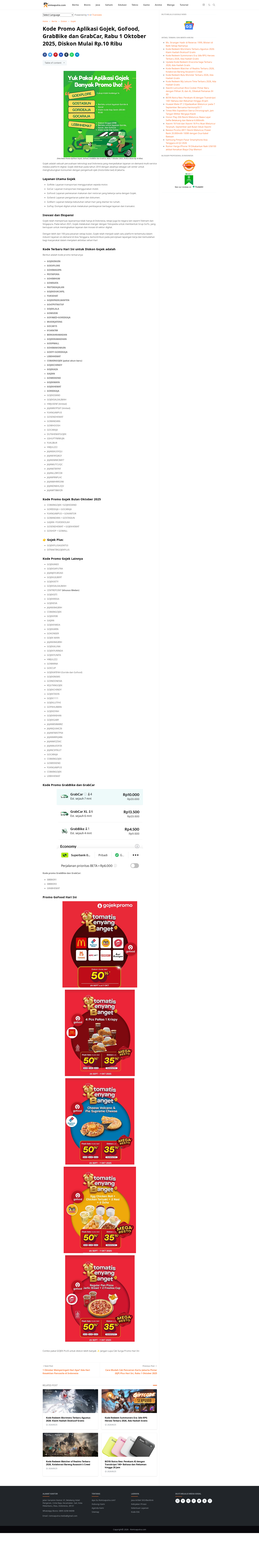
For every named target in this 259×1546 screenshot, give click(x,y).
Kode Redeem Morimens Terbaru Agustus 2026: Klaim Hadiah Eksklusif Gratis (68, 1419)
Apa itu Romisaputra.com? (103, 1500)
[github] (210, 1501)
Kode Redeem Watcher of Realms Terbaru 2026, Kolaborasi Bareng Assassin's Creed (68, 1463)
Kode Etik (135, 1512)
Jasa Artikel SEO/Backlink (142, 1500)
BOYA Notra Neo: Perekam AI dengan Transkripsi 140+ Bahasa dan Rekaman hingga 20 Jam (125, 1464)
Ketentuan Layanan (140, 1508)
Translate (97, 14)
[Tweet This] (50, 55)
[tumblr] (204, 1501)
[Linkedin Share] (61, 55)
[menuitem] (75, 5)
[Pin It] (55, 55)
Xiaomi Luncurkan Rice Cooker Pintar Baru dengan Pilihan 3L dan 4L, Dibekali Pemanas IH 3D (189, 91)
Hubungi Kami (98, 1504)
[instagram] (204, 4)
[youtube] (188, 1501)
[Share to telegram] (77, 55)
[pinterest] (183, 1501)
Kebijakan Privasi (138, 1504)
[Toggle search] (214, 4)
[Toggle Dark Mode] (209, 5)
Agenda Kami (98, 1508)
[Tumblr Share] (66, 55)
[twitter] (199, 1501)
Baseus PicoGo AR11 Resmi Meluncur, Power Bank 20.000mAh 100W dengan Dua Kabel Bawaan (188, 133)
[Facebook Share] (45, 55)
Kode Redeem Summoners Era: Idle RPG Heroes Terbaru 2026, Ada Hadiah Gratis (126, 1419)
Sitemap (95, 1512)
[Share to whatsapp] (72, 55)
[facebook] (194, 1501)
